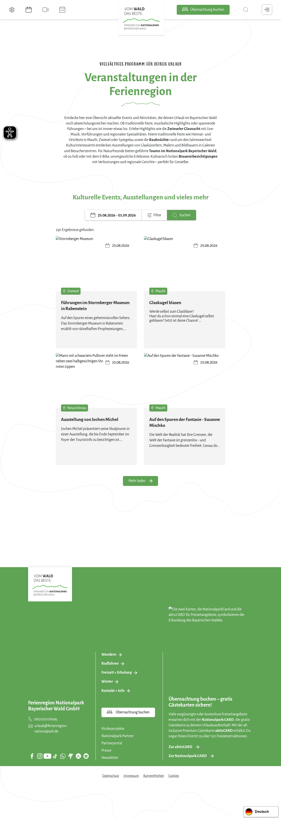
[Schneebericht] (12, 9)
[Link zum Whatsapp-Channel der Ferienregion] (62, 756)
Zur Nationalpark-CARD (188, 756)
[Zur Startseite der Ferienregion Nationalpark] (141, 18)
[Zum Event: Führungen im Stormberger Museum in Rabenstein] (96, 266)
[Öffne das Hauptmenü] (267, 9)
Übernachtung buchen (207, 10)
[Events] (29, 9)
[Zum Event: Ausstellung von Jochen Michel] (96, 383)
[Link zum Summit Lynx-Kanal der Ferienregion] (86, 756)
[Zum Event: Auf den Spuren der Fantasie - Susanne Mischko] (184, 383)
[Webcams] (46, 9)
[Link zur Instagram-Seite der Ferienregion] (39, 756)
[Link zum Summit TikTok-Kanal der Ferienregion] (55, 756)
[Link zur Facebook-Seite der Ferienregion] (32, 756)
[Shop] (63, 9)
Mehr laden (137, 481)
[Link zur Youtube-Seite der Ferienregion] (47, 756)
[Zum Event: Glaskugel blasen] (184, 266)
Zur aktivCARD (180, 747)
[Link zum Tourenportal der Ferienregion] (70, 756)
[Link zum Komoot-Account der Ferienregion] (78, 756)
